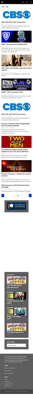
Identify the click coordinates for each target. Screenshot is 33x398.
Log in (5, 379)
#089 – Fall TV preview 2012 (12, 92)
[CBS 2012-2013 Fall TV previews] (16, 106)
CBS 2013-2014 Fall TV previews (13, 22)
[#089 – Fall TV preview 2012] (16, 84)
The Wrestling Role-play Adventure (14, 286)
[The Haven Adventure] (16, 327)
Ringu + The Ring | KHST (14, 318)
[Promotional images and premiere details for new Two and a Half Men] (16, 142)
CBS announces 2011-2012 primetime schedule (15, 186)
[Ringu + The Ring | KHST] (16, 311)
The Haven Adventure (15, 332)
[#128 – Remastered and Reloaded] (16, 37)
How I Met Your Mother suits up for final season (16, 69)
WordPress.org (8, 386)
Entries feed (7, 381)
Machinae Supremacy (9, 368)
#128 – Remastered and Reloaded (14, 44)
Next (30, 195)
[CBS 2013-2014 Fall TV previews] (16, 14)
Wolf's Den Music (8, 373)
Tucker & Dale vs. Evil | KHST (15, 302)
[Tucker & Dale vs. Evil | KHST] (16, 296)
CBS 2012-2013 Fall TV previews (13, 114)
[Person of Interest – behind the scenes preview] (16, 166)
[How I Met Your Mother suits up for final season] (16, 60)
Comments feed (8, 384)
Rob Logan (10, 24)
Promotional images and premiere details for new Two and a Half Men (14, 151)
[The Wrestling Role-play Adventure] (16, 280)
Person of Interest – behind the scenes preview (16, 175)
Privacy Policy (7, 370)
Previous (2, 195)
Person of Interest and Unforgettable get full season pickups (15, 125)
